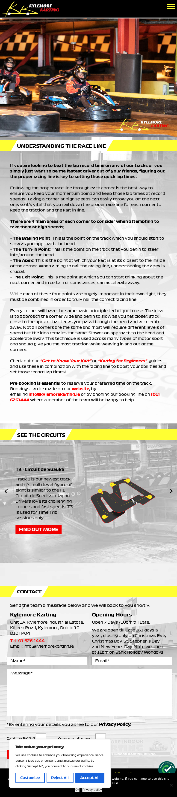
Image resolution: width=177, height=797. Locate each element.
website (80, 389)
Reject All (60, 777)
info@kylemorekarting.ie (54, 394)
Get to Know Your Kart (65, 361)
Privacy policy (92, 789)
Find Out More (36, 530)
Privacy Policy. (115, 725)
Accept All (90, 777)
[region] (60, 763)
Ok (77, 789)
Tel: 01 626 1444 (27, 641)
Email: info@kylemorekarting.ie (42, 646)
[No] (171, 785)
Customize (30, 777)
